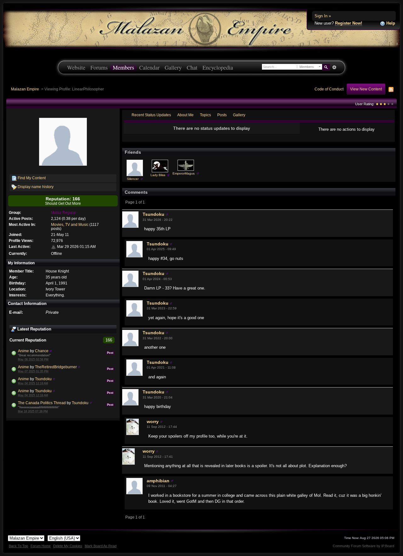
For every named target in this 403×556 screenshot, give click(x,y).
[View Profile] (50, 351)
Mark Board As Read (100, 546)
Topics (205, 115)
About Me (185, 115)
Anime (23, 351)
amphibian (158, 480)
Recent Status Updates (151, 115)
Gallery (173, 67)
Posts (222, 115)
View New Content (366, 89)
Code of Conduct (329, 89)
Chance (41, 351)
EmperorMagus (184, 173)
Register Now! (348, 23)
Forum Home (41, 546)
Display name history (35, 187)
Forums (99, 67)
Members (123, 67)
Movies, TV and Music (69, 224)
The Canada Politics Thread (42, 403)
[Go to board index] (201, 28)
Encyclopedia (217, 67)
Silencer (133, 179)
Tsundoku (43, 379)
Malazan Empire (25, 89)
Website (76, 67)
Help (390, 23)
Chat (192, 67)
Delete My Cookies (67, 546)
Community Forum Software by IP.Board (363, 546)
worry (153, 421)
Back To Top (18, 546)
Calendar (149, 67)
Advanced (334, 67)
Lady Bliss (157, 175)
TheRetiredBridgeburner (56, 367)
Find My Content (31, 178)
